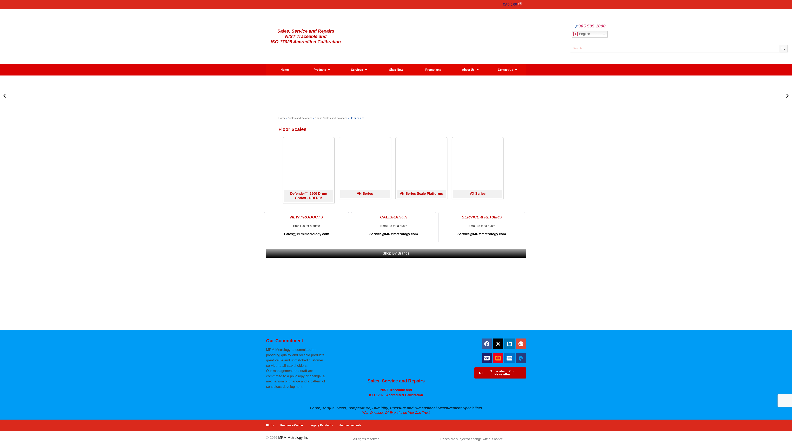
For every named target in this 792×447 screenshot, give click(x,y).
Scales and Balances (300, 118)
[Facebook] (487, 343)
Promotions (433, 70)
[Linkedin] (509, 343)
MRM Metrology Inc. (294, 438)
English (584, 34)
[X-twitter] (498, 343)
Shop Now (396, 70)
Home (284, 70)
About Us (468, 70)
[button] (4, 95)
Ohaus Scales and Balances (331, 118)
